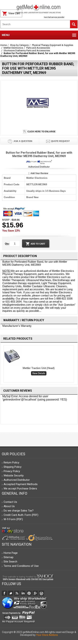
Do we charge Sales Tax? (19, 510)
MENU (6, 35)
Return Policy (11, 462)
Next (76, 365)
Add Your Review (39, 173)
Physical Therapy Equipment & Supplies (52, 45)
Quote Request (60, 141)
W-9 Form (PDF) (13, 519)
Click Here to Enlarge (41, 131)
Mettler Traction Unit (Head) (39, 368)
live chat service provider (54, 17)
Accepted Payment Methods (21, 484)
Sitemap (8, 557)
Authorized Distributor (39, 167)
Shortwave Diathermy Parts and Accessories (27, 50)
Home (3, 45)
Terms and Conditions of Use (21, 566)
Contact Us (10, 502)
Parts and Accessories (38, 47)
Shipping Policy (12, 466)
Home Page (11, 553)
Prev (2, 365)
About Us (9, 506)
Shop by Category (19, 45)
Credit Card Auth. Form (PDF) (21, 515)
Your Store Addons (47, 634)
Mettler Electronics (13, 47)
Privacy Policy (12, 471)
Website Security (14, 475)
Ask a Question (22, 141)
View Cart (14, 13)
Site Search (10, 561)
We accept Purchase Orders (20, 488)
